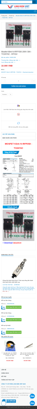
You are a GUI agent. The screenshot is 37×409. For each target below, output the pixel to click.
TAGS (2, 91)
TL (10, 94)
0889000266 (10, 328)
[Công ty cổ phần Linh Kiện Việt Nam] (18, 7)
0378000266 (10, 316)
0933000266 (10, 303)
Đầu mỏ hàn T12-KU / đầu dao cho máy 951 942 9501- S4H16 (27, 354)
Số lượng (3, 77)
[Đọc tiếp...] (6, 291)
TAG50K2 (4, 94)
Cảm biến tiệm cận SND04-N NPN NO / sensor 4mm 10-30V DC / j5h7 (10, 354)
